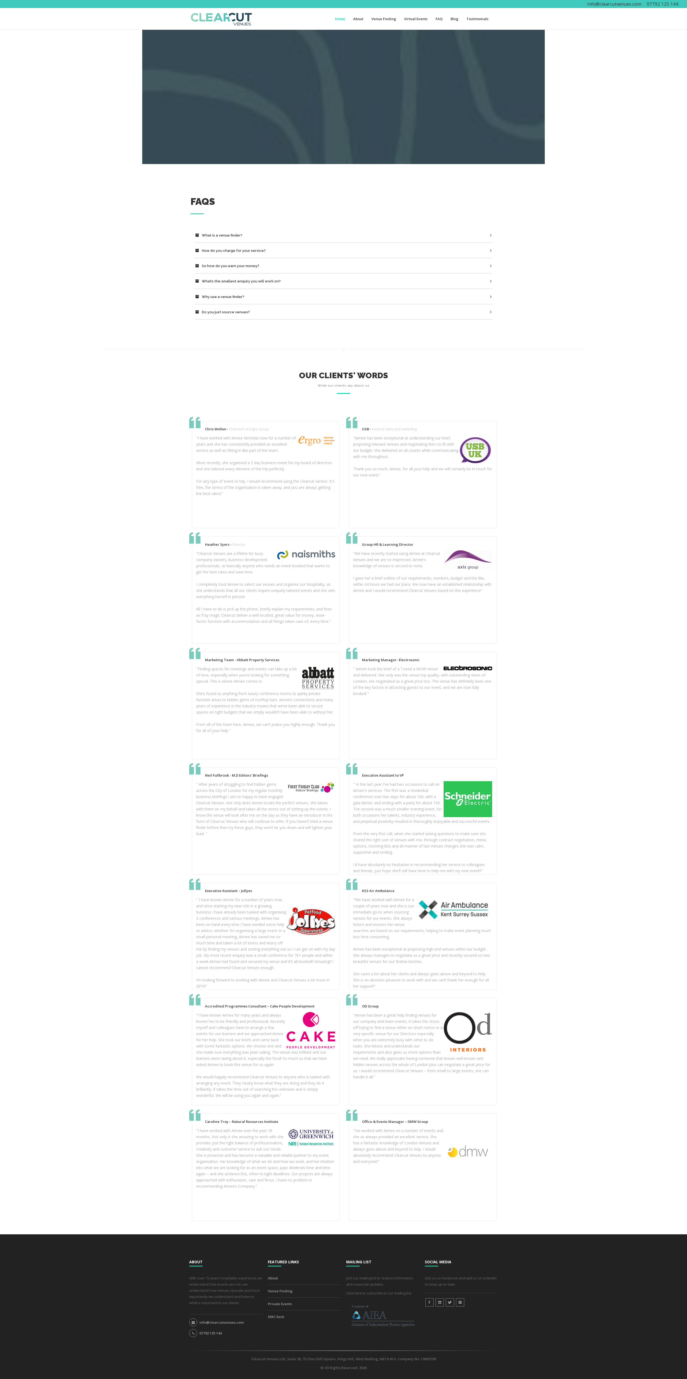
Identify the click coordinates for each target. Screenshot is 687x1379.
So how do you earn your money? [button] (230, 266)
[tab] (343, 236)
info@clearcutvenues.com (614, 4)
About (358, 18)
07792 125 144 (210, 1333)
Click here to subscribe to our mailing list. (379, 1293)
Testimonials (477, 18)
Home (340, 18)
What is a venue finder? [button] (221, 235)
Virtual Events (415, 18)
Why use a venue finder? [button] (222, 297)
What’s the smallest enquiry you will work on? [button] (241, 281)
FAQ (439, 18)
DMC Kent (276, 1316)
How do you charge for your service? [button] (233, 251)
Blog (454, 18)
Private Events (280, 1303)
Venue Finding (383, 18)
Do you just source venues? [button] (225, 312)
